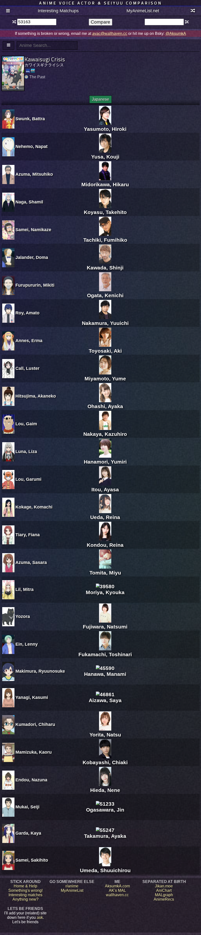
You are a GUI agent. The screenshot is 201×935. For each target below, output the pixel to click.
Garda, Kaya (28, 833)
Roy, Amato (27, 312)
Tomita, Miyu (105, 572)
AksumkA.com (117, 886)
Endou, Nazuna (31, 779)
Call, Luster (27, 368)
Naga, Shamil (29, 202)
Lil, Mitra (24, 589)
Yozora (22, 616)
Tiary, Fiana (27, 534)
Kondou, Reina (105, 545)
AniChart (164, 890)
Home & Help (25, 886)
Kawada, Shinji (105, 267)
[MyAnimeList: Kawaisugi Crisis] (28, 71)
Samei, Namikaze (33, 229)
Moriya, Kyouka (105, 592)
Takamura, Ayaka (105, 836)
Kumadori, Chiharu (35, 724)
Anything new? (25, 899)
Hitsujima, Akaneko (35, 396)
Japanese (100, 99)
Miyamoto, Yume (105, 378)
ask (40, 917)
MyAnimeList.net (142, 10)
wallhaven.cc (117, 895)
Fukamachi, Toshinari (105, 654)
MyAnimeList (72, 890)
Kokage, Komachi (33, 507)
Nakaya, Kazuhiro (105, 434)
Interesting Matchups (58, 10)
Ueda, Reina (105, 517)
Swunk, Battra (30, 118)
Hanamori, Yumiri (105, 462)
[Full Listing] (8, 11)
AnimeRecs (164, 899)
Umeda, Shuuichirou (105, 870)
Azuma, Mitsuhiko (34, 174)
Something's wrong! (25, 890)
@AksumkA (175, 33)
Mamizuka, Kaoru (33, 752)
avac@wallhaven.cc (109, 33)
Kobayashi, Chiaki (105, 762)
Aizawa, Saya (105, 700)
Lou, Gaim (26, 423)
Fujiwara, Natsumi (105, 626)
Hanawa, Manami (105, 674)
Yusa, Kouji (105, 157)
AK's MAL (117, 890)
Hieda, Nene (105, 790)
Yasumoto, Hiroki (105, 129)
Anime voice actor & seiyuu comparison (100, 3)
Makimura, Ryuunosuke (40, 671)
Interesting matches (25, 895)
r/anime (71, 886)
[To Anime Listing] (8, 45)
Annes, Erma (28, 340)
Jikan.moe (164, 886)
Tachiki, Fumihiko (105, 240)
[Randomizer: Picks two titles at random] (193, 11)
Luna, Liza (26, 451)
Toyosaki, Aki (105, 351)
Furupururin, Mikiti (34, 285)
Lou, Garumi (28, 479)
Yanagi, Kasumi (31, 697)
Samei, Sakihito (31, 860)
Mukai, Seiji (27, 806)
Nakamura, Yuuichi (105, 323)
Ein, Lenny (26, 644)
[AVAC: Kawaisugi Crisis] (33, 71)
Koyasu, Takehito (105, 212)
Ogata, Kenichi (105, 295)
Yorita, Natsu (105, 734)
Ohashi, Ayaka (105, 406)
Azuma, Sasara (31, 562)
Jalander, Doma (31, 257)
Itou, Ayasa (105, 489)
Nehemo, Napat (31, 146)
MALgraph (164, 895)
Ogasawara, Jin (105, 810)
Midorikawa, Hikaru (105, 184)
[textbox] (36, 22)
